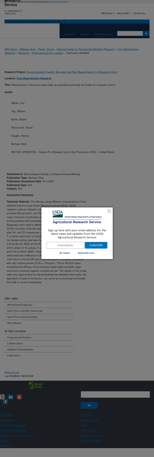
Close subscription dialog (109, 211)
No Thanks (65, 253)
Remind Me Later (86, 253)
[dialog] (77, 233)
